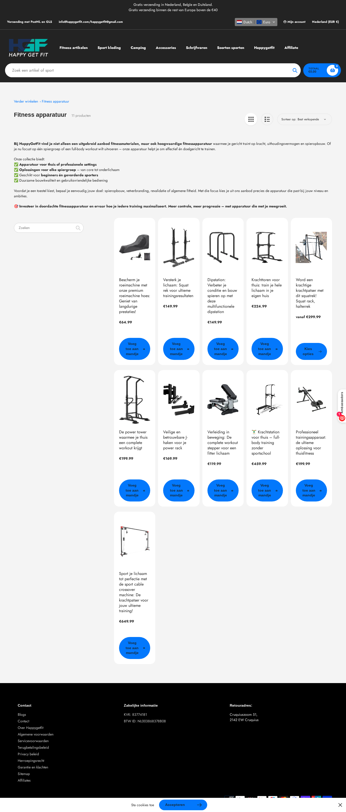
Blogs (22, 714)
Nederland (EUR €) (325, 22)
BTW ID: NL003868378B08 (145, 721)
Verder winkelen (26, 101)
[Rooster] (251, 119)
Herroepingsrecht (31, 760)
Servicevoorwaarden (33, 740)
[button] (256, 22)
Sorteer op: (288, 119)
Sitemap (24, 773)
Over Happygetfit (30, 727)
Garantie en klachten (33, 767)
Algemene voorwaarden (35, 734)
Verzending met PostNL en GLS (29, 22)
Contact (23, 721)
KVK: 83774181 (135, 714)
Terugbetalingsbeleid (33, 747)
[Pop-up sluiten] (340, 805)
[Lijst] (267, 119)
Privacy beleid (28, 754)
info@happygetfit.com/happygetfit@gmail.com (91, 22)
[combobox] (49, 228)
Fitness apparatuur (55, 101)
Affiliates (24, 780)
